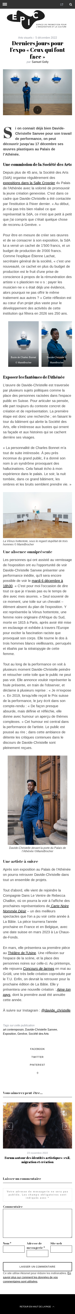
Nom (7, 1243)
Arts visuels (25, 37)
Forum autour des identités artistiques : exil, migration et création (37, 1160)
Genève (22, 1033)
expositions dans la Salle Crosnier (29, 183)
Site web (56, 1243)
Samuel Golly (40, 61)
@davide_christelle (55, 1010)
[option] (37, 1133)
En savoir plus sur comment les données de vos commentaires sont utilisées (37, 1277)
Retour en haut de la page (35, 1306)
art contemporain (13, 1029)
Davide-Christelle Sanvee (41, 1029)
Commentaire (13, 1207)
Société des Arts (39, 1033)
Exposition (9, 1033)
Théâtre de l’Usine (22, 953)
